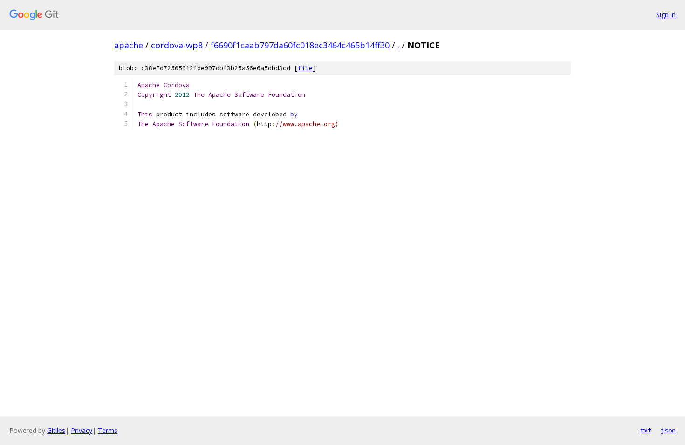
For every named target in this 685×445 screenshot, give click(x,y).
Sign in (666, 14)
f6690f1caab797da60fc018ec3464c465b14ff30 (300, 45)
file (305, 68)
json (668, 430)
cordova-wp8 (177, 45)
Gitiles (56, 430)
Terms (107, 430)
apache (128, 45)
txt (645, 430)
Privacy (81, 430)
